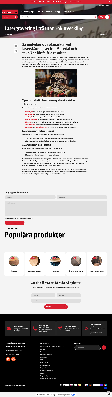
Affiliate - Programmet (46, 370)
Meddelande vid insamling (46, 395)
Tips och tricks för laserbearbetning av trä (52, 346)
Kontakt (42, 349)
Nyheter (42, 373)
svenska (108, 5)
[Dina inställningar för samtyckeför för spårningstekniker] (109, 394)
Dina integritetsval (64, 395)
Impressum (43, 357)
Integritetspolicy (45, 365)
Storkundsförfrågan (46, 354)
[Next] (85, 2)
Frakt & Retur (44, 362)
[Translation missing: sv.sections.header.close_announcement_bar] (110, 2)
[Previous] (27, 2)
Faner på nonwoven (42, 127)
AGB (41, 360)
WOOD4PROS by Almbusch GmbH (17, 385)
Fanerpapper (29, 127)
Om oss (42, 352)
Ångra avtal (43, 368)
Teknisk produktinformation (48, 378)
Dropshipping (44, 376)
